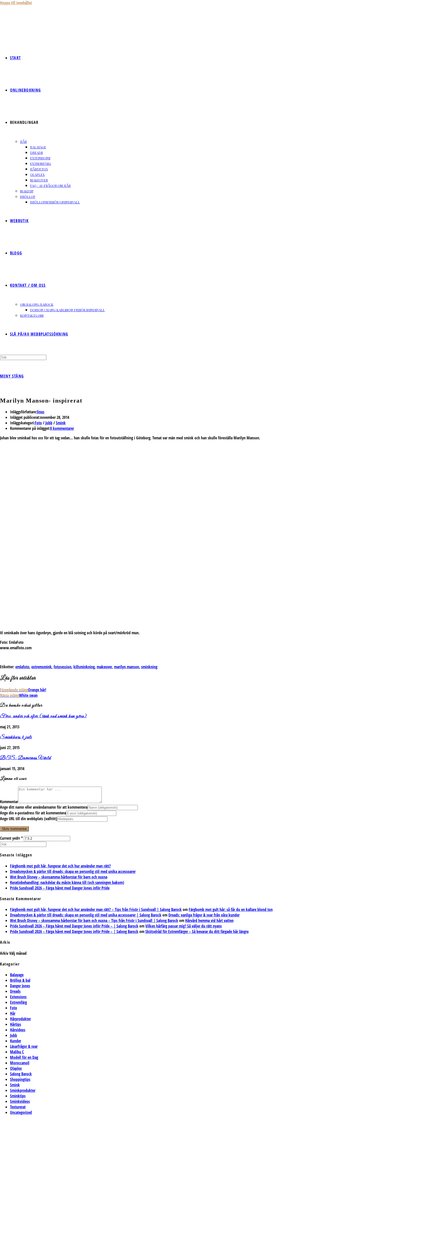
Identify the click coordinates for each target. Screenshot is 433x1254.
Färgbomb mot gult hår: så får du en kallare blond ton (231, 909)
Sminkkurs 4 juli (16, 737)
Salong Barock (21, 1074)
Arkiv (4, 953)
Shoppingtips (20, 1079)
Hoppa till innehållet (16, 3)
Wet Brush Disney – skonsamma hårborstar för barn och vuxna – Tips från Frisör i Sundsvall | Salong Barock (94, 920)
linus (40, 412)
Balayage (17, 975)
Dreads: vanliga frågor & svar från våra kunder (204, 915)
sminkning (149, 667)
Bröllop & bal (20, 980)
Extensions (18, 997)
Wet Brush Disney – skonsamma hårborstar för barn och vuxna (58, 877)
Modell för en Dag (24, 1057)
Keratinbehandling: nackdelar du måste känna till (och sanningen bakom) (67, 882)
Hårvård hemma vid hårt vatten (209, 920)
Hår (12, 1013)
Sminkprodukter (22, 1090)
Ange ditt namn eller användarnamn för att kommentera (43, 807)
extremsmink (41, 667)
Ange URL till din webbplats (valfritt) (28, 818)
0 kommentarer (62, 428)
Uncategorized (21, 1112)
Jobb (48, 423)
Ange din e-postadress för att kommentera (33, 813)
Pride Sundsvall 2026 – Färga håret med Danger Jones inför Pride (60, 888)
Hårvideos (17, 1030)
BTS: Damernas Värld (25, 758)
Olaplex (16, 1068)
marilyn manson (126, 667)
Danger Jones (20, 986)
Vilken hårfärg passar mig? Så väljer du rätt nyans (183, 926)
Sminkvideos (20, 1101)
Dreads (15, 991)
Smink (61, 423)
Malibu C (17, 1052)
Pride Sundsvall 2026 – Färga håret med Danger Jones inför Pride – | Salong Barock (74, 926)
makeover (104, 667)
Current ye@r (11, 838)
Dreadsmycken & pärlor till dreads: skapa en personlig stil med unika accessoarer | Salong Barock (85, 915)
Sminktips (18, 1096)
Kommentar (9, 801)
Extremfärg (18, 1002)
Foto (38, 423)
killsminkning (84, 667)
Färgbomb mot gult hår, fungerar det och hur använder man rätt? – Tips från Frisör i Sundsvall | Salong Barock (96, 909)
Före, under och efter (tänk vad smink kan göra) (43, 716)
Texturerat (18, 1107)
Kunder (15, 1041)
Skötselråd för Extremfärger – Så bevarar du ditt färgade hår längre (197, 931)
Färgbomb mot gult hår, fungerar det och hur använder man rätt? (60, 866)
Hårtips (15, 1024)
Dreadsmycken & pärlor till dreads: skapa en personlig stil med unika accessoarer (73, 871)
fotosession (62, 667)
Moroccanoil (19, 1063)
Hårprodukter (20, 1019)
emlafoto (22, 667)
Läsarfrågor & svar (24, 1046)
